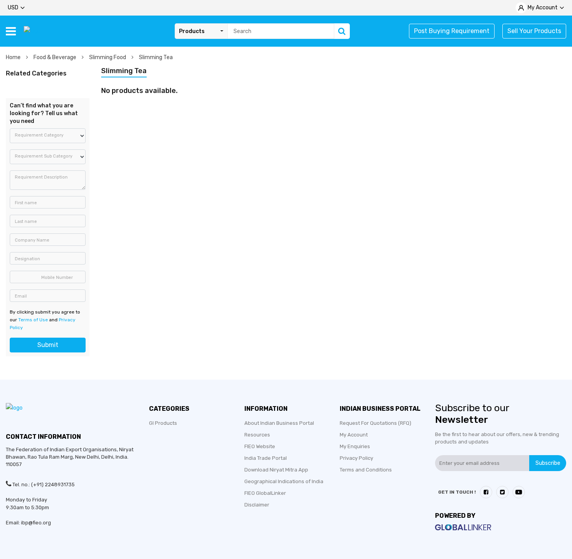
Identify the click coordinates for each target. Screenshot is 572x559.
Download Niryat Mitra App (276, 470)
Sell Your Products (534, 31)
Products (192, 31)
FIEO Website (259, 446)
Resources (257, 435)
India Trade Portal (265, 458)
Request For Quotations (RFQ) (375, 423)
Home (14, 57)
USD (13, 7)
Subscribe (547, 463)
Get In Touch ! (457, 492)
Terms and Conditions (366, 470)
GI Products (163, 423)
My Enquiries (355, 446)
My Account (354, 435)
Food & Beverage (55, 57)
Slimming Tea (156, 57)
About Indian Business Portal (279, 423)
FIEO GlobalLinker (265, 493)
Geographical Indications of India (283, 481)
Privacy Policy (356, 458)
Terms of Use (33, 319)
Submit (47, 345)
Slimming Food (108, 57)
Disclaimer (256, 505)
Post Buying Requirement (452, 31)
